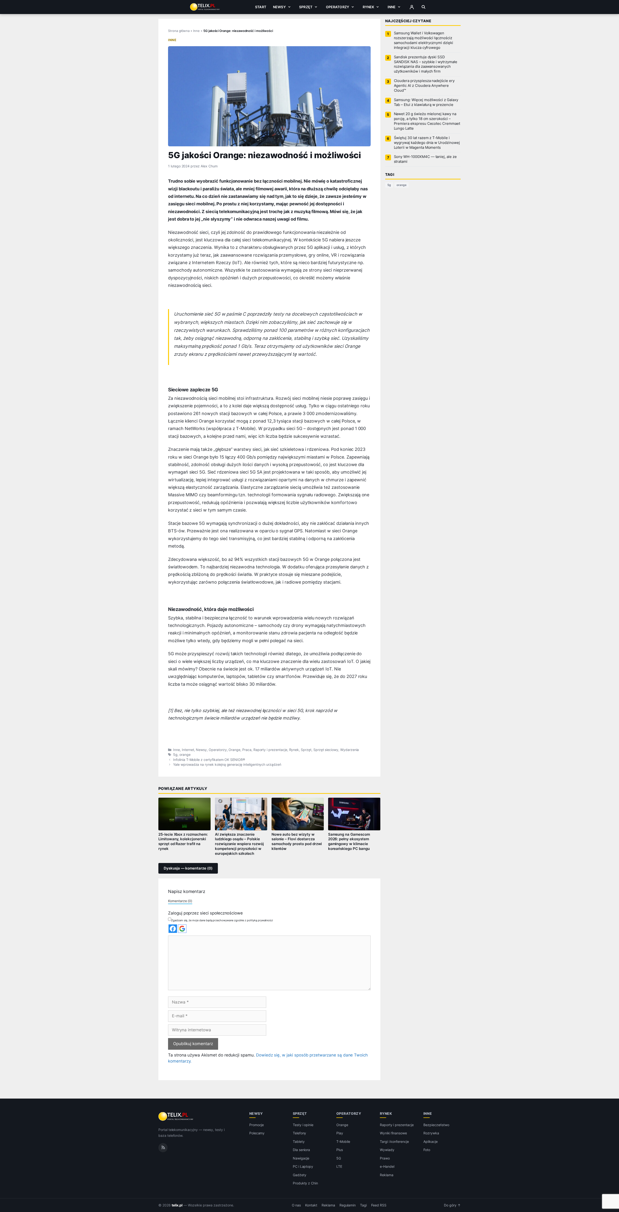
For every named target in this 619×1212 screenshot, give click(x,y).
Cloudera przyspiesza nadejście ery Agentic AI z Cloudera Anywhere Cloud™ (424, 86)
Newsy (279, 7)
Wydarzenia (349, 750)
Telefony (299, 1133)
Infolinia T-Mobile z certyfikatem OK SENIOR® (209, 760)
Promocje (256, 1125)
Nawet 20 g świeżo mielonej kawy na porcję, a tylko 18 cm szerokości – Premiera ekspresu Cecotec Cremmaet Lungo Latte (427, 121)
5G (338, 1158)
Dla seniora (301, 1150)
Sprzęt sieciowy (325, 750)
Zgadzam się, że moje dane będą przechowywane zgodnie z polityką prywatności (222, 920)
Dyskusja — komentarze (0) (188, 868)
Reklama (386, 1175)
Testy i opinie (303, 1125)
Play (339, 1133)
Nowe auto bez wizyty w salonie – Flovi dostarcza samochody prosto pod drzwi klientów (297, 841)
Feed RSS (378, 1205)
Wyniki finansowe (393, 1133)
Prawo (385, 1158)
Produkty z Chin (305, 1183)
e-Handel (387, 1167)
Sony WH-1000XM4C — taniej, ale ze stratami (425, 159)
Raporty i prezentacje (270, 750)
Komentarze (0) (180, 901)
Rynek (368, 7)
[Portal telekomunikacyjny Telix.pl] (176, 1116)
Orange (234, 750)
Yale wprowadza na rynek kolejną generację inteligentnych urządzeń (227, 764)
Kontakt (311, 1205)
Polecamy (257, 1133)
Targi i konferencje (394, 1141)
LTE (339, 1167)
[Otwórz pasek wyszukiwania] (423, 7)
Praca (246, 750)
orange (185, 755)
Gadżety (299, 1175)
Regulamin (347, 1205)
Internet (188, 750)
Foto (426, 1150)
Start (260, 7)
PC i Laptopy (303, 1167)
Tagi (363, 1205)
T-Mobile (343, 1141)
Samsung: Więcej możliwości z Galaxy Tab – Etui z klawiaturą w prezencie (426, 102)
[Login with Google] (182, 928)
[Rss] (163, 1147)
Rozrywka (431, 1133)
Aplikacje (430, 1141)
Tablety (299, 1141)
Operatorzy (337, 7)
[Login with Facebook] (173, 928)
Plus (339, 1150)
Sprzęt (305, 7)
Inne (392, 7)
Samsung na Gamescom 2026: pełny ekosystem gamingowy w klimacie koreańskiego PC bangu (349, 841)
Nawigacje (301, 1158)
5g (175, 755)
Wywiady (387, 1150)
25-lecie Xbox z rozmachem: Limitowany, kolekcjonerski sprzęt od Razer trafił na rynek (183, 841)
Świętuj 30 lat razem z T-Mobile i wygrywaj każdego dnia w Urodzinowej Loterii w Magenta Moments (427, 143)
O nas (296, 1205)
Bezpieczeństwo (436, 1125)
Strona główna (179, 31)
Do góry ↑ (452, 1205)
